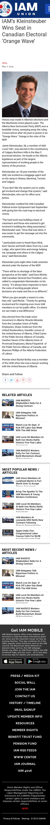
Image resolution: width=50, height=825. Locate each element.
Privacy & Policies (11, 819)
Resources (25, 723)
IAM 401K (25, 770)
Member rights (25, 730)
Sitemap (25, 819)
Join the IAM (25, 689)
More (25, 809)
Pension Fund (25, 743)
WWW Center (25, 757)
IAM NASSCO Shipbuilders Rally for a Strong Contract (28, 403)
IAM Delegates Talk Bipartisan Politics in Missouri (27, 415)
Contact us (25, 696)
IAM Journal (25, 764)
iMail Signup (25, 709)
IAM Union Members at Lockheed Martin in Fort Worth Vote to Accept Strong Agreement (28, 482)
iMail (5, 63)
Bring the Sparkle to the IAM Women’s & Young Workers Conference (29, 494)
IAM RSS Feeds (25, 750)
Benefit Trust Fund (25, 737)
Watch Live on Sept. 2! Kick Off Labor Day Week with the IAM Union (29, 428)
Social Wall (25, 682)
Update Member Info (25, 716)
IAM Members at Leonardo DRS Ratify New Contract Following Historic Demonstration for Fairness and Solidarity (29, 524)
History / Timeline (25, 703)
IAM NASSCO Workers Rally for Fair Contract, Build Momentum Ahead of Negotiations (28, 454)
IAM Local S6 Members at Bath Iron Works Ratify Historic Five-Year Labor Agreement (30, 441)
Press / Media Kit (25, 676)
